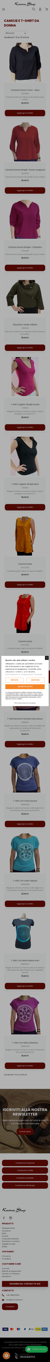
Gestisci (35, 680)
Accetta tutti (25, 687)
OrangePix (32, 703)
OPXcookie (17, 703)
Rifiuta (14, 680)
